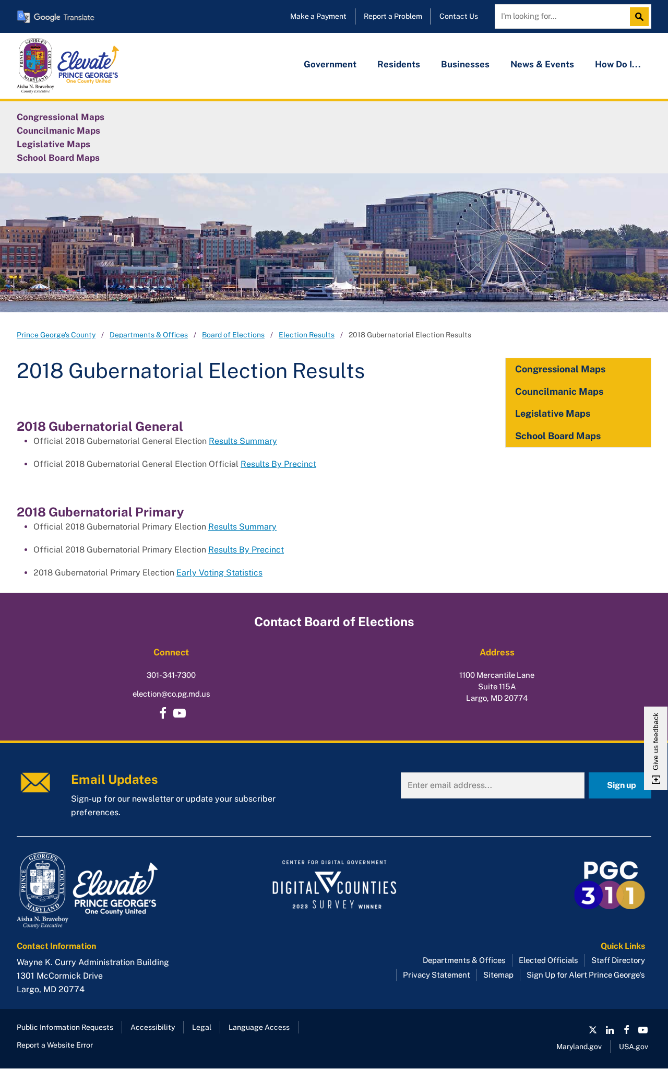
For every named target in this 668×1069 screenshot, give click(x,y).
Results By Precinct (278, 464)
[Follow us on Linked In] (609, 1029)
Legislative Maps (53, 144)
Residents (398, 64)
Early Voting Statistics (219, 573)
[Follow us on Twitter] (592, 1029)
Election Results (307, 335)
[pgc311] (117, 890)
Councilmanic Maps (58, 130)
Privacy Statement (436, 974)
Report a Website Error (55, 1045)
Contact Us (458, 16)
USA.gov (633, 1046)
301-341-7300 (171, 675)
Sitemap (498, 974)
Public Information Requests (65, 1027)
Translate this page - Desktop (56, 16)
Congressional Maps (60, 117)
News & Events (542, 64)
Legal (201, 1027)
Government (330, 64)
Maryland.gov (579, 1046)
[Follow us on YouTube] (179, 713)
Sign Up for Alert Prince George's (586, 974)
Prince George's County (56, 335)
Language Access (259, 1027)
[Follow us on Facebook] (626, 1029)
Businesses (465, 64)
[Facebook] (163, 713)
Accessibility (152, 1027)
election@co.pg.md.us (171, 693)
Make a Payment (318, 16)
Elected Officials (548, 960)
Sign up (621, 785)
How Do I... (618, 64)
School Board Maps (58, 157)
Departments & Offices (149, 335)
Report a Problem (393, 16)
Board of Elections (233, 335)
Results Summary (243, 441)
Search (642, 16)
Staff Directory (618, 960)
